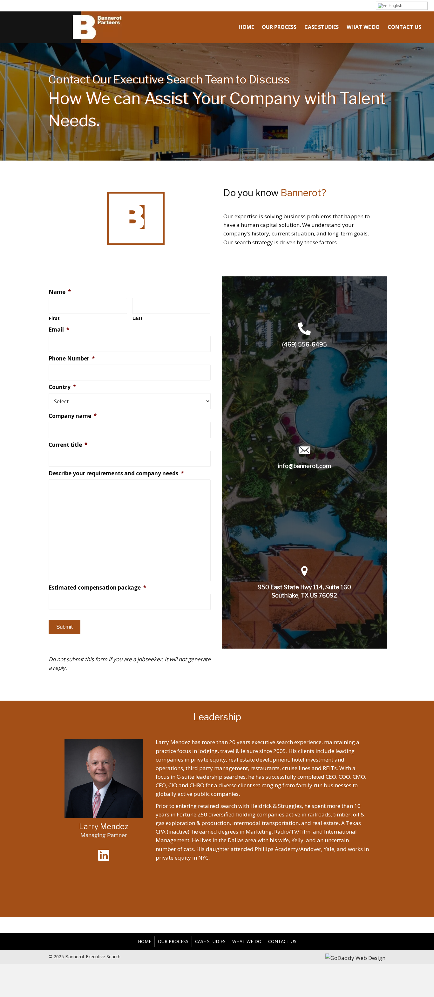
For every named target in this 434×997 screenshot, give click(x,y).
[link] (246, 26)
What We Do (246, 941)
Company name (73, 416)
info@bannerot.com (304, 466)
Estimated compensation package (97, 587)
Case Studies (210, 941)
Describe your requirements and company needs (116, 473)
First (54, 318)
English (394, 5)
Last (137, 318)
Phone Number (72, 358)
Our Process (173, 941)
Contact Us (282, 941)
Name (60, 291)
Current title (68, 444)
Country (62, 387)
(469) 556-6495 (304, 344)
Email (59, 329)
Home (144, 941)
